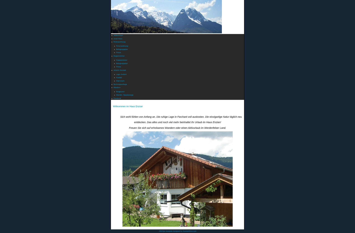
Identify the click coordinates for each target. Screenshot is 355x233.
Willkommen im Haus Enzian (128, 106)
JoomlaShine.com (189, 231)
